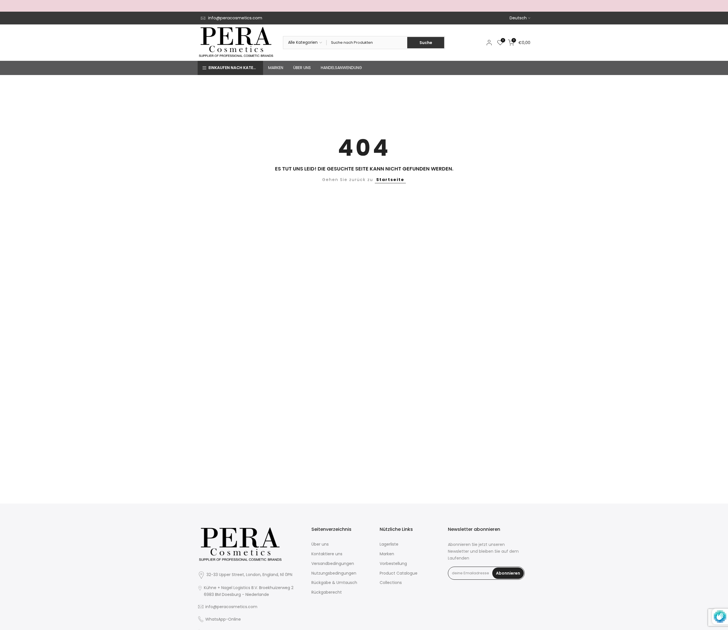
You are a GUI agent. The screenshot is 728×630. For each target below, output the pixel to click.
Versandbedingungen (332, 563)
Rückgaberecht (326, 592)
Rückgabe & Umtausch (334, 582)
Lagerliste (389, 544)
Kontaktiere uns (326, 554)
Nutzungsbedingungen (333, 573)
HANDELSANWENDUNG (341, 67)
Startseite (390, 179)
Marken (387, 554)
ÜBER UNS (302, 67)
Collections (391, 582)
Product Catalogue (398, 573)
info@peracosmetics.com (235, 18)
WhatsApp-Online (223, 619)
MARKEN (275, 67)
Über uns (320, 544)
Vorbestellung (393, 563)
